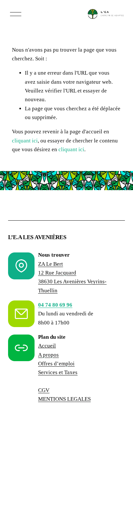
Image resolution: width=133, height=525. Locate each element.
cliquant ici (25, 141)
